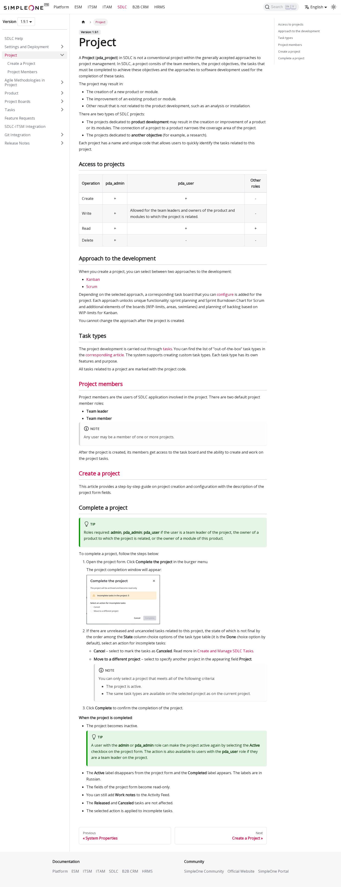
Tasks (10, 109)
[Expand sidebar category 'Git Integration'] (62, 134)
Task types (285, 38)
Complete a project (291, 58)
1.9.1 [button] (24, 21)
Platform (61, 6)
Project (11, 54)
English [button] (316, 6)
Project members (101, 384)
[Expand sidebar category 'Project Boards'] (62, 101)
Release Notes (17, 142)
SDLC (122, 6)
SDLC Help (14, 38)
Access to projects (290, 24)
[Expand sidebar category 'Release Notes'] (62, 143)
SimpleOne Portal (273, 871)
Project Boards (17, 101)
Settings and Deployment (27, 46)
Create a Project (21, 63)
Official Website (241, 871)
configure (225, 294)
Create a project (99, 473)
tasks (167, 348)
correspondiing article (105, 354)
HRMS (159, 6)
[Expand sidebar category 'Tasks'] (62, 109)
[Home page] (83, 22)
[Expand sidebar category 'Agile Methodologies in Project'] (62, 82)
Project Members (22, 71)
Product (11, 92)
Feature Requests (20, 117)
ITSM (92, 6)
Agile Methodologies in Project (25, 82)
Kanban (93, 279)
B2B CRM (140, 6)
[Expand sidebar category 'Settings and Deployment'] (62, 46)
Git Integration (17, 134)
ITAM (107, 6)
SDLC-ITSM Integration (25, 126)
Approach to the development (299, 31)
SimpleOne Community (204, 871)
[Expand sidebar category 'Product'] (62, 93)
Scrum (91, 286)
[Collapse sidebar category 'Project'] (62, 55)
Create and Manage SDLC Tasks (225, 650)
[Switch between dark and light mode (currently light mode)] (333, 7)
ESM (78, 6)
